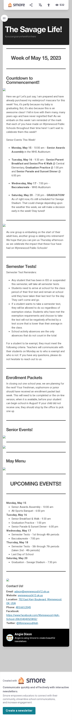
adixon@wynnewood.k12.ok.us (31, 591)
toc (4, 18)
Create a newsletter (19, 710)
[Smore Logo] (16, 5)
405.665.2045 (23, 607)
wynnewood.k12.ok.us (30, 595)
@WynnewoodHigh (27, 623)
